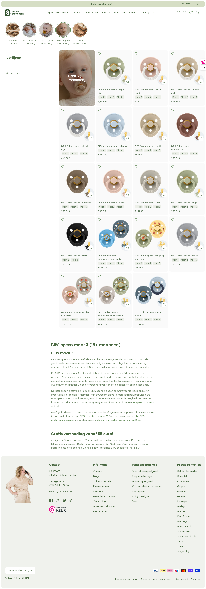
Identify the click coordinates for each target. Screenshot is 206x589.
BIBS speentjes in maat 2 (93, 416)
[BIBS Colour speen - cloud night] (77, 124)
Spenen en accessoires (58, 12)
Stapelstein (183, 531)
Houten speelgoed (142, 481)
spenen (69, 419)
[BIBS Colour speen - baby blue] (114, 124)
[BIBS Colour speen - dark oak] (77, 181)
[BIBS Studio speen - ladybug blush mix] (77, 290)
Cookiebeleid (166, 579)
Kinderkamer (119, 12)
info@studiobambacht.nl (62, 475)
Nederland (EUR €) (189, 4)
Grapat (181, 486)
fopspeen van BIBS (143, 402)
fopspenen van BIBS (128, 419)
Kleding (132, 12)
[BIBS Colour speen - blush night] (150, 68)
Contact (97, 471)
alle (99, 419)
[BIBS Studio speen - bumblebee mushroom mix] (114, 290)
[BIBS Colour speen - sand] (150, 181)
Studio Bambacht (186, 536)
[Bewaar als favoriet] (99, 53)
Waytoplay (183, 551)
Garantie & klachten (104, 506)
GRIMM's (182, 496)
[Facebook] (51, 500)
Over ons (98, 491)
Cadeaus (106, 12)
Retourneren (100, 511)
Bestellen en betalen (104, 496)
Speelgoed (77, 12)
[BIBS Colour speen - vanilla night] (187, 68)
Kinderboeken (92, 12)
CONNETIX (183, 481)
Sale (134, 501)
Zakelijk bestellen (103, 481)
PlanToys (182, 521)
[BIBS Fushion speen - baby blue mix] (150, 290)
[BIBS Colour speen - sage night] (114, 68)
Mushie (181, 511)
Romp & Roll (184, 526)
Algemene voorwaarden (126, 579)
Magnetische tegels (143, 476)
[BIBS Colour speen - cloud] (187, 234)
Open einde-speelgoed (145, 471)
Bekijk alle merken (187, 471)
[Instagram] (57, 500)
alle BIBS (140, 416)
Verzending (99, 501)
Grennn (181, 491)
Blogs (96, 476)
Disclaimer (196, 579)
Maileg (181, 506)
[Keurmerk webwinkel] (63, 510)
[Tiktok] (71, 500)
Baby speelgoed (141, 496)
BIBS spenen (139, 491)
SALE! (155, 12)
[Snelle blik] (127, 81)
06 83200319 (56, 471)
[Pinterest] (64, 500)
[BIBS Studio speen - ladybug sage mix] (150, 234)
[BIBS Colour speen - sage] (187, 181)
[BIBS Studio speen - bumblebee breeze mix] (114, 234)
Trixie (180, 546)
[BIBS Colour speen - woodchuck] (187, 124)
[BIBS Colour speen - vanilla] (150, 124)
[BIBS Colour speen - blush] (114, 181)
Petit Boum (183, 516)
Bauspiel (182, 476)
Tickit (180, 541)
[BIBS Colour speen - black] (77, 234)
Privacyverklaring (149, 579)
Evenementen (101, 486)
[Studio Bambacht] (14, 12)
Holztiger (182, 501)
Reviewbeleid (182, 579)
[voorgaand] (62, 4)
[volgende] (143, 4)
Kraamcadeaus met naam (146, 486)
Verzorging (144, 12)
